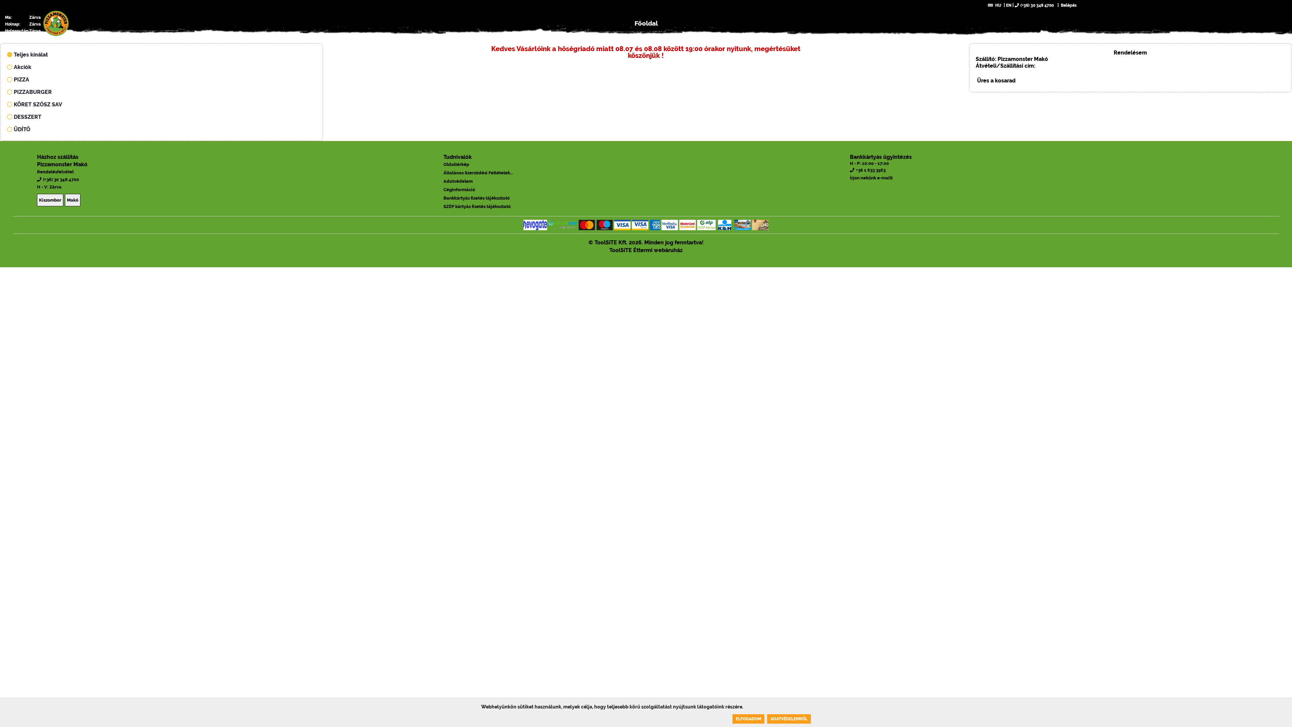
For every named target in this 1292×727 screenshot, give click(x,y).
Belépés (1068, 5)
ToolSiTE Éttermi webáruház (646, 250)
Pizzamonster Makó (62, 164)
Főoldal (646, 23)
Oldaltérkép (456, 164)
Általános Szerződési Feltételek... (478, 172)
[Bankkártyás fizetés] (535, 225)
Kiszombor (50, 200)
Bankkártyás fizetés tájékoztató (476, 198)
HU (998, 5)
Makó (72, 200)
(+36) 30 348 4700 (1037, 5)
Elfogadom (748, 719)
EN (1008, 5)
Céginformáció (459, 189)
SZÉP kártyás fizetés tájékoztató (477, 206)
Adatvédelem (458, 181)
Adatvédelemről (789, 719)
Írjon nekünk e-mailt (871, 177)
